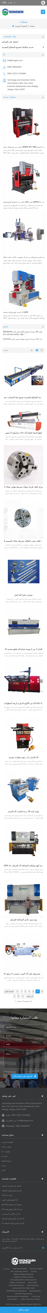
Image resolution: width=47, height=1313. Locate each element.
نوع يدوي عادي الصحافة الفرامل (23, 919)
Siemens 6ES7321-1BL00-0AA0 (23, 1288)
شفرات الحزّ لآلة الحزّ (23, 595)
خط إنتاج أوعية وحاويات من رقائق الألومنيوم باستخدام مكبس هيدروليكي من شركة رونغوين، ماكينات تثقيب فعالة (24, 257)
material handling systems (23, 1277)
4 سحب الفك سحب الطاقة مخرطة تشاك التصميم (23, 541)
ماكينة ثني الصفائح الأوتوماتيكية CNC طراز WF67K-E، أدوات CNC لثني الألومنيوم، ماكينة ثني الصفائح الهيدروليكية (24, 202)
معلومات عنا (6, 1151)
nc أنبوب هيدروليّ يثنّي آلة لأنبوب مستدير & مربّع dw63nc (23, 973)
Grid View (37, 350)
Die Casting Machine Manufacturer (23, 1280)
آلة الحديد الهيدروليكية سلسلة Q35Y (15, 312)
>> (23, 996)
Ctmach (34, 1271)
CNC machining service (19, 1271)
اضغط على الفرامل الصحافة (11, 1186)
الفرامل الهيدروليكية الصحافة (12, 1190)
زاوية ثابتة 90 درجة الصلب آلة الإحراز (23, 811)
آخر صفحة (30, 996)
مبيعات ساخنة (6, 1147)
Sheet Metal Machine (16, 1285)
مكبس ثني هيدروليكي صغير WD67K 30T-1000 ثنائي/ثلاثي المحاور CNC (24, 147)
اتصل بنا (5, 1156)
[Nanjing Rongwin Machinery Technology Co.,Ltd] (13, 12)
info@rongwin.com (15, 60)
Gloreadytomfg (35, 1291)
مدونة (4, 1165)
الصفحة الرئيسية (21, 26)
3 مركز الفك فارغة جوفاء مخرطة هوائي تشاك (23, 486)
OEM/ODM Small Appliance (16, 1291)
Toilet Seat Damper (20, 1269)
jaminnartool (12, 1299)
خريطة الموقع (7, 1161)
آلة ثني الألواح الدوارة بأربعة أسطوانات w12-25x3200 (23, 703)
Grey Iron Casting (36, 1269)
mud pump (36, 1296)
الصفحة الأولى (9, 991)
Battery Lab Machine (17, 1282)
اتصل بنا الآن (23, 1309)
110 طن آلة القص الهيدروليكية (12, 1209)
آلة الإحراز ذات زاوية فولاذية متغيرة (23, 757)
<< (17, 991)
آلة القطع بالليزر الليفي (10, 1200)
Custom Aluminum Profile (29, 1299)
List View (42, 350)
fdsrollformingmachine (23, 1294)
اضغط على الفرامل (10, 42)
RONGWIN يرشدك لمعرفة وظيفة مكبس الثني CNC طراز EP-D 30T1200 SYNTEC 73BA (23, 339)
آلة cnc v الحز (7, 1195)
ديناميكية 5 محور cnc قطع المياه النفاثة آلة (23, 432)
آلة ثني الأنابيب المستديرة (11, 1214)
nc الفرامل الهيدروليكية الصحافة (13, 1223)
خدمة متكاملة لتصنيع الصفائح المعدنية (17, 47)
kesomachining (33, 1285)
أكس (3, 1170)
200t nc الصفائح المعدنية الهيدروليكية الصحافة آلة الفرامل (23, 865)
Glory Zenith (32, 1282)
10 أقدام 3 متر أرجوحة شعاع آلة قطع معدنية (23, 649)
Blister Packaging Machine (23, 1274)
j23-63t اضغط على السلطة (12, 1204)
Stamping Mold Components (18, 1296)
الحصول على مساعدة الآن (22, 1076)
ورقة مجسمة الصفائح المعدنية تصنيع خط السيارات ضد (23, 397)
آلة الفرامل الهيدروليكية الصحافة (13, 1218)
